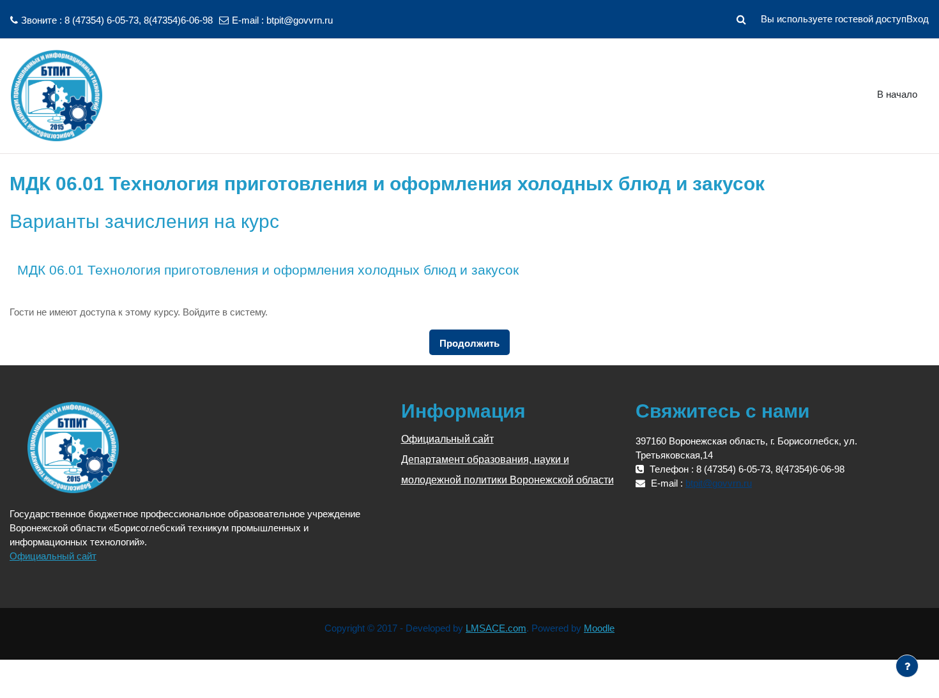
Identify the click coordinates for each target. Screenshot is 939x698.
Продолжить (469, 343)
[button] (741, 19)
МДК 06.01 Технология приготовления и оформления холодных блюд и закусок (268, 269)
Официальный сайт (53, 555)
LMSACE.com (496, 628)
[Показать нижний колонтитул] (907, 666)
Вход (917, 18)
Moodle (599, 628)
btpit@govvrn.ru (299, 20)
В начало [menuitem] (897, 94)
